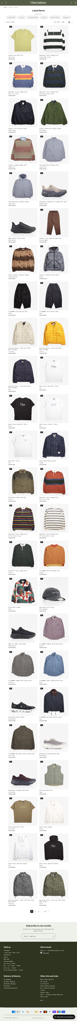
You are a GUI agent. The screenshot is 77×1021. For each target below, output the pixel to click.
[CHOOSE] (34, 51)
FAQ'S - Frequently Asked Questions (51, 994)
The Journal (44, 981)
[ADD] (65, 603)
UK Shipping (7, 979)
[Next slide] (35, 39)
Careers (42, 990)
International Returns (11, 988)
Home (5, 7)
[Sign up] (53, 936)
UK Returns (7, 986)
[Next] (48, 911)
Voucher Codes (44, 992)
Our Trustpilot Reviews (47, 988)
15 (45, 911)
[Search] (6, 3)
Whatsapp (46, 953)
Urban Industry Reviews (47, 986)
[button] (64, 22)
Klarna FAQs (44, 996)
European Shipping (9, 981)
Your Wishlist (44, 983)
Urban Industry (13, 1018)
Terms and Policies (38, 1018)
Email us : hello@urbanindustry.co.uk (52, 950)
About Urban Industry (47, 979)
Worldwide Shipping (10, 983)
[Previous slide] (11, 39)
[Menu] (2, 3)
